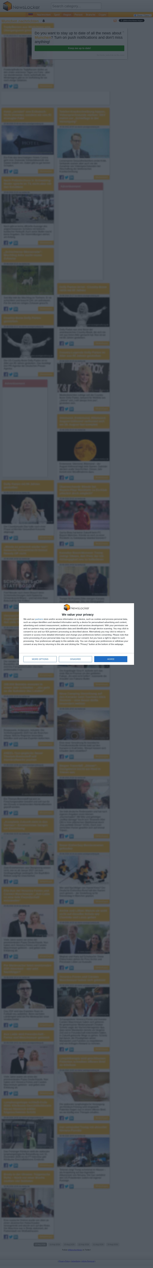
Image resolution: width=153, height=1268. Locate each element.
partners (39, 619)
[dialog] (76, 634)
